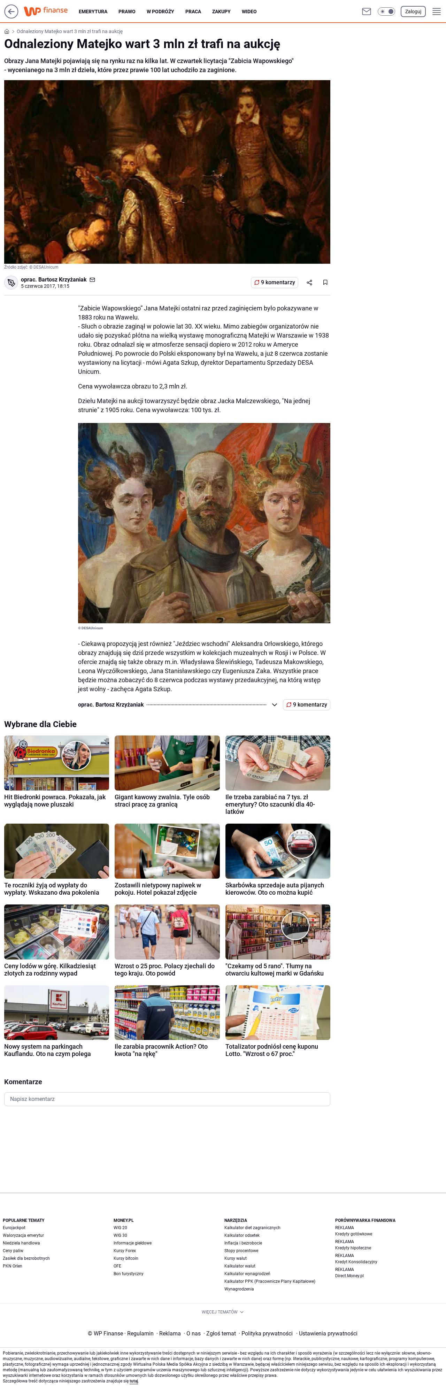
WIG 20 (120, 1227)
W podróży (160, 11)
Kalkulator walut (239, 1266)
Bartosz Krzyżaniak (62, 279)
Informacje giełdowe (133, 1243)
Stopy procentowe (241, 1250)
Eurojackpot (14, 1227)
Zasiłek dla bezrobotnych (26, 1258)
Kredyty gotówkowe (353, 1234)
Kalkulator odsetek (242, 1235)
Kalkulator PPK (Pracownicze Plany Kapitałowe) (269, 1281)
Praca (193, 11)
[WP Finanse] (51, 11)
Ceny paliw (13, 1250)
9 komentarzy (278, 282)
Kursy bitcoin (126, 1258)
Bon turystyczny (129, 1273)
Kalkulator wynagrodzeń (247, 1273)
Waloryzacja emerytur (23, 1235)
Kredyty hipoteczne (353, 1248)
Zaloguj (413, 11)
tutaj (134, 1381)
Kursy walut (235, 1258)
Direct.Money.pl (349, 1275)
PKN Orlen (12, 1266)
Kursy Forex (125, 1250)
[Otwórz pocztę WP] (366, 11)
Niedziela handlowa (21, 1243)
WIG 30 (120, 1235)
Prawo (127, 11)
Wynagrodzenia (239, 1289)
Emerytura (93, 11)
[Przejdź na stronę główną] (11, 16)
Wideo (249, 11)
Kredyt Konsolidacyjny (356, 1261)
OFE (117, 1266)
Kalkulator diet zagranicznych (252, 1227)
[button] (386, 11)
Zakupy (221, 11)
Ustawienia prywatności (326, 1333)
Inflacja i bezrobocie (243, 1243)
